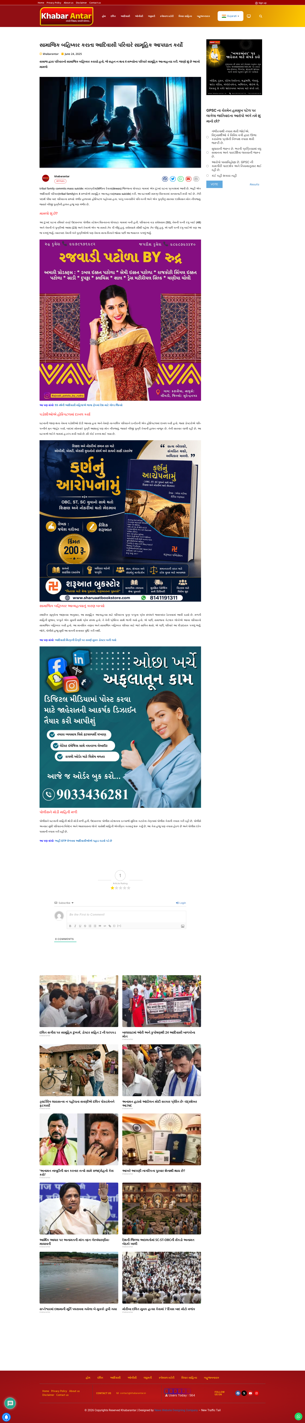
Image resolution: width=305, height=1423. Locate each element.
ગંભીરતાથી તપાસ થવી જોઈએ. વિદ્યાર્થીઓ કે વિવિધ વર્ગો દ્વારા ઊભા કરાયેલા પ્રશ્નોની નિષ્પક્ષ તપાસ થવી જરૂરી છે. (234, 137)
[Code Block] (104, 926)
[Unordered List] (94, 926)
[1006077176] (120, 600)
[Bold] (70, 926)
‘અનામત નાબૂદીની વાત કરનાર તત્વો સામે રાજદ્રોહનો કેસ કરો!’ (77, 1172)
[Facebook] (238, 1393)
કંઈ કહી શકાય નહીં (224, 175)
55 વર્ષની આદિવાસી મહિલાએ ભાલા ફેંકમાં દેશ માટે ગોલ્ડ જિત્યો (88, 405)
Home (41, 3)
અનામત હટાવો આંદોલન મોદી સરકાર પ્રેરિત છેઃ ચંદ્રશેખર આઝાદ (159, 1103)
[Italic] (75, 926)
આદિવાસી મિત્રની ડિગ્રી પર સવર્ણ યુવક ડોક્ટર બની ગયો (85, 640)
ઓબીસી (139, 16)
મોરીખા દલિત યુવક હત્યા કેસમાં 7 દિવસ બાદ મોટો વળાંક (158, 1309)
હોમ (104, 16)
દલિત (113, 16)
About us (68, 3)
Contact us (95, 3)
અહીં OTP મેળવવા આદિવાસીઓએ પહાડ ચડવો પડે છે (83, 840)
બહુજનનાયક (203, 16)
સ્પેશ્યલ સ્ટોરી (167, 16)
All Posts (60, 181)
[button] (261, 16)
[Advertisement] (152, 1344)
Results (254, 184)
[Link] (109, 926)
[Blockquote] (99, 926)
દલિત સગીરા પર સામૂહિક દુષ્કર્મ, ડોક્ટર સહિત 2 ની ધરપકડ (78, 1032)
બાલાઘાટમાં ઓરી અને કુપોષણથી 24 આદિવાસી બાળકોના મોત (158, 1034)
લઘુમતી (151, 16)
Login (182, 902)
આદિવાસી (125, 16)
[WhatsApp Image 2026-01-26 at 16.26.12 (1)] (234, 94)
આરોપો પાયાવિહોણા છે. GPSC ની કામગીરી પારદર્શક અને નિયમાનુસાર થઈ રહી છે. (236, 166)
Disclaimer (81, 3)
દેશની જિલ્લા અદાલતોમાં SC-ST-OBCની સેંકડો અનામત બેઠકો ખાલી (158, 1242)
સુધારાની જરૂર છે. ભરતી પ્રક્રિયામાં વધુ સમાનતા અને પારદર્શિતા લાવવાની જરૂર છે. (236, 152)
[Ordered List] (90, 926)
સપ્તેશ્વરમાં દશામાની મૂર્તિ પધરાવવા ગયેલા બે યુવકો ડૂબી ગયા (78, 1309)
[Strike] (85, 926)
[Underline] (80, 926)
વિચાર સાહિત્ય (185, 16)
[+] (119, 925)
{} (114, 925)
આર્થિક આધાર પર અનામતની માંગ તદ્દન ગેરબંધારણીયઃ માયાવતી (74, 1242)
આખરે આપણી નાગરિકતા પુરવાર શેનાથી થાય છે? (153, 1170)
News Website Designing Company (176, 1410)
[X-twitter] (244, 1393)
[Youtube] (250, 1393)
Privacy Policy (54, 3)
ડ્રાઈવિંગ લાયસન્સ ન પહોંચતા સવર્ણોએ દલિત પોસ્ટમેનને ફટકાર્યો (77, 1103)
